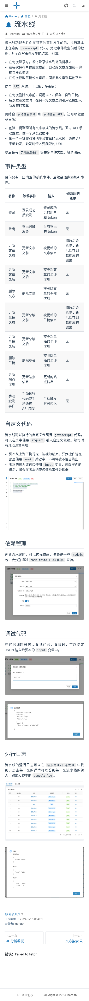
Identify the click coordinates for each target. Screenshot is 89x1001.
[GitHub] (66, 5)
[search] (74, 5)
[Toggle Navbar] (83, 5)
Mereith (15, 33)
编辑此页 (16, 914)
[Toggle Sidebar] (7, 5)
